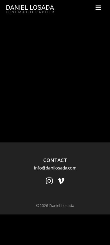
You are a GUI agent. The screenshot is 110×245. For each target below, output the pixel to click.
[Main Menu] (98, 7)
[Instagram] (49, 181)
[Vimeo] (61, 181)
